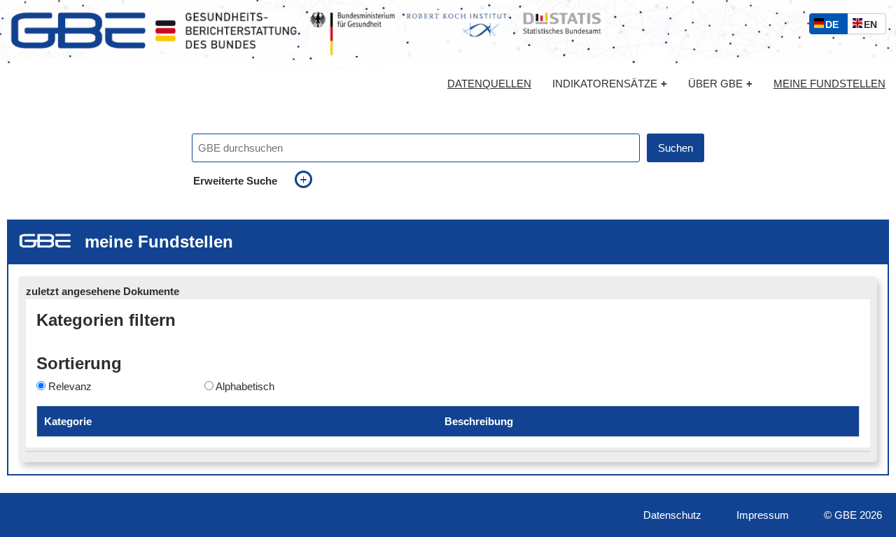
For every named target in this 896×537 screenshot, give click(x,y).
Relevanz (70, 386)
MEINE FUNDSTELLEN (830, 83)
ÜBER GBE (720, 84)
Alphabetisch (245, 386)
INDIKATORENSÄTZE (609, 84)
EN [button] (874, 26)
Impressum (762, 515)
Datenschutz (672, 515)
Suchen (675, 148)
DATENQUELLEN (489, 83)
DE (835, 26)
